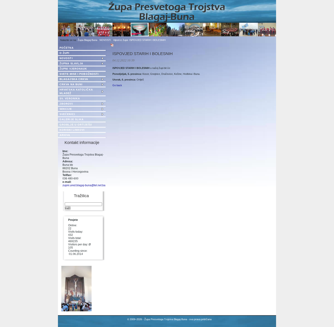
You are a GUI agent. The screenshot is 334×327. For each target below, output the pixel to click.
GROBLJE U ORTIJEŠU (76, 124)
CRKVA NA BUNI (71, 84)
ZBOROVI (66, 103)
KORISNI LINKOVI (72, 129)
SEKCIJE (66, 109)
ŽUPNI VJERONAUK (73, 68)
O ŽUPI (65, 53)
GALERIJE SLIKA (72, 119)
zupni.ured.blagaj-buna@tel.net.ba (83, 185)
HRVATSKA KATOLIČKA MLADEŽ (76, 91)
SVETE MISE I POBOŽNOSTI (79, 74)
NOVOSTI (105, 40)
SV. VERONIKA (70, 98)
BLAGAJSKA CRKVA (74, 79)
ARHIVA (65, 135)
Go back (117, 85)
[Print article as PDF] (112, 46)
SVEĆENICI (67, 114)
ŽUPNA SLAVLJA (71, 63)
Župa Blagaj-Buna (87, 40)
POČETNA (67, 47)
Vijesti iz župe (120, 40)
